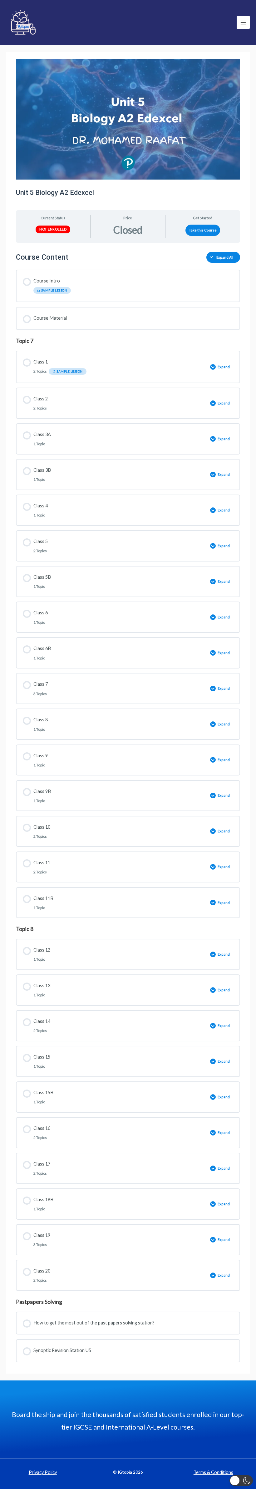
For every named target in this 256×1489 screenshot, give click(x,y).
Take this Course (203, 230)
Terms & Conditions (213, 1472)
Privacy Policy (43, 1472)
